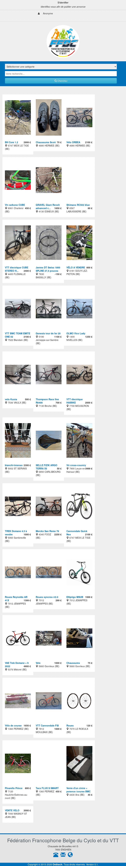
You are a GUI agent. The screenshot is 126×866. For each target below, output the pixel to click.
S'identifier (63, 2)
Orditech (57, 864)
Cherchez (62, 80)
